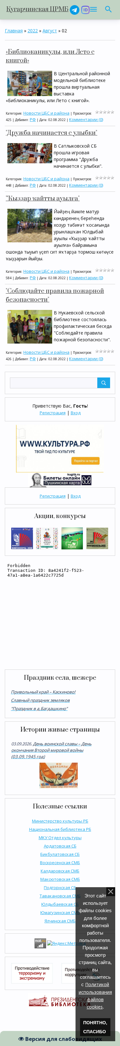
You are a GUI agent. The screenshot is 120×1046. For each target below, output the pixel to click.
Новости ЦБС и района (46, 113)
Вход (76, 413)
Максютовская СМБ (60, 879)
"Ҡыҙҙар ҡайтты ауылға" (43, 199)
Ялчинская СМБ (60, 921)
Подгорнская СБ (60, 887)
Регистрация (53, 413)
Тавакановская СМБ (60, 896)
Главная (14, 31)
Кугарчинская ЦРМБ (37, 9)
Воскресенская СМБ (60, 862)
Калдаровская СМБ (60, 871)
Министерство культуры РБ (60, 821)
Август (50, 31)
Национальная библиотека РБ (60, 829)
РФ (33, 119)
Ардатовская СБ (60, 846)
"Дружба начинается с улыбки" (51, 133)
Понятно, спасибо (95, 1027)
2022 (33, 31)
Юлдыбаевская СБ (60, 904)
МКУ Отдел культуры (60, 837)
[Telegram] (74, 9)
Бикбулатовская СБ (60, 854)
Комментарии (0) (86, 119)
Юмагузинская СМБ (60, 912)
